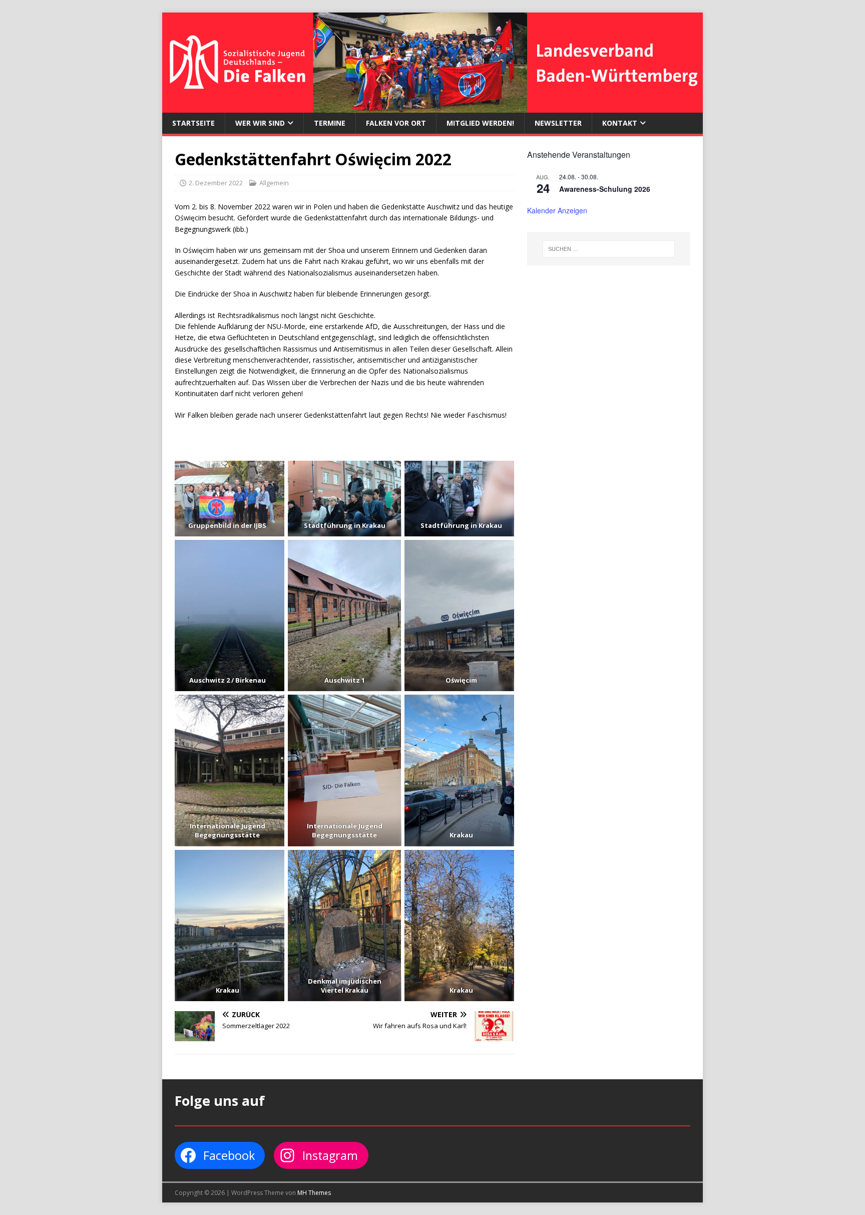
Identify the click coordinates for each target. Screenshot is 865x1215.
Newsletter (558, 123)
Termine (329, 123)
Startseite (193, 123)
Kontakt (619, 123)
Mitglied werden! (480, 123)
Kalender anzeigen (557, 210)
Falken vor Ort (396, 123)
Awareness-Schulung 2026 (604, 189)
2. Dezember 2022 (216, 182)
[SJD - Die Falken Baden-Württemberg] (432, 107)
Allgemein (274, 182)
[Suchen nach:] (608, 248)
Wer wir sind (260, 123)
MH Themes (314, 1192)
